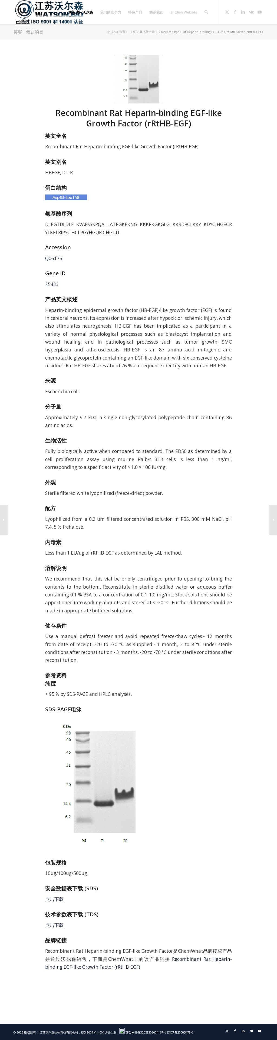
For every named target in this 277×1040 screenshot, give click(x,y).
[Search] (206, 12)
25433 (52, 284)
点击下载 (54, 899)
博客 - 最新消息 (28, 32)
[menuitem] (81, 12)
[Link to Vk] (251, 12)
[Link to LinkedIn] (243, 12)
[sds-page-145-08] (138, 79)
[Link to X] (227, 12)
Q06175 (53, 258)
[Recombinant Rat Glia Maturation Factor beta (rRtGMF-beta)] (4, 520)
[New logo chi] (49, 12)
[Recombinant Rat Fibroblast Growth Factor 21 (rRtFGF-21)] (273, 520)
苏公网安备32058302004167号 (145, 1032)
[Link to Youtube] (259, 12)
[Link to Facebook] (235, 12)
